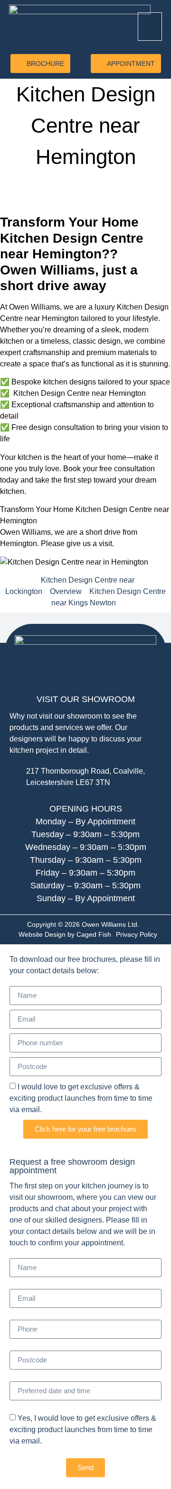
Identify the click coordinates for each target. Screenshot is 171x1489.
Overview (66, 591)
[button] (150, 26)
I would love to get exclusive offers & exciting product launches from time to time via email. (81, 1098)
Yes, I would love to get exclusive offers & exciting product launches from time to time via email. (83, 1429)
